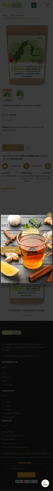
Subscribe (10, 250)
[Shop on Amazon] (45, 483)
